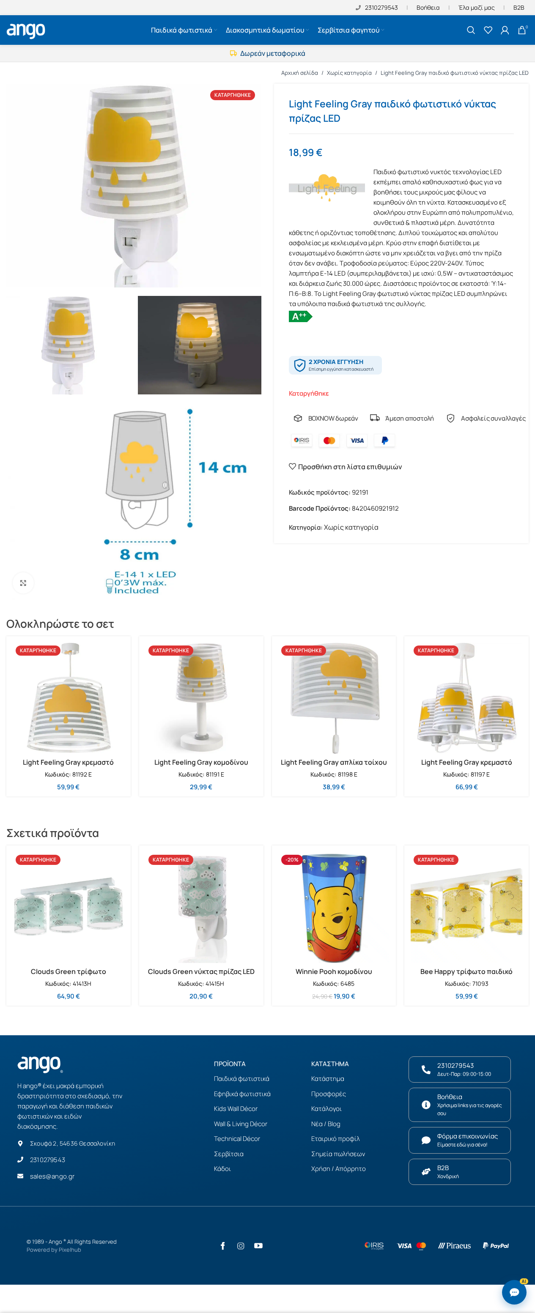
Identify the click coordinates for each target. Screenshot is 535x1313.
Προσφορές (328, 1093)
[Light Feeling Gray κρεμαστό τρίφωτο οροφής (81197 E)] (466, 698)
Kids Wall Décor (236, 1108)
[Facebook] (223, 1246)
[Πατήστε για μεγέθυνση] (23, 583)
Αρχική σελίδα (299, 73)
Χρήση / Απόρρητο (338, 1168)
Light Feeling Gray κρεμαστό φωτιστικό (68, 767)
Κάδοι (222, 1168)
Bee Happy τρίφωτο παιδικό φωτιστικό (466, 976)
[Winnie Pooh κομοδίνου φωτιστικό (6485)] (334, 907)
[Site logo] (27, 29)
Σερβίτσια (229, 1153)
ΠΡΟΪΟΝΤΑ (230, 1063)
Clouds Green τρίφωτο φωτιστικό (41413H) (68, 976)
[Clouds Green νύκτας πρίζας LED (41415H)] (201, 907)
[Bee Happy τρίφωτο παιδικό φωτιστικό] (466, 907)
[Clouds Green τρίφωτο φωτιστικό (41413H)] (68, 907)
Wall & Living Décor (240, 1123)
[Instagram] (241, 1246)
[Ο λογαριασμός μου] (505, 30)
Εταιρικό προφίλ (335, 1138)
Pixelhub (70, 1249)
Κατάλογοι (326, 1108)
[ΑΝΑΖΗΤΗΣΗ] (471, 30)
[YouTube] (258, 1246)
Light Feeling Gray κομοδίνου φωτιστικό (201, 767)
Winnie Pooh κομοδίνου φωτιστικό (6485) (334, 976)
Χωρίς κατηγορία (349, 73)
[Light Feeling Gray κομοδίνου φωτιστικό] (201, 698)
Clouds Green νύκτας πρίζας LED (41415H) (201, 976)
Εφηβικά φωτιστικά (242, 1093)
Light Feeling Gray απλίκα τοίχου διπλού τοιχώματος (334, 767)
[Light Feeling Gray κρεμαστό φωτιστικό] (68, 698)
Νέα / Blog (325, 1123)
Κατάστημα (327, 1078)
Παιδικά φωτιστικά (241, 1078)
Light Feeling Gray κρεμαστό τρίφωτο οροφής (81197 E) (466, 767)
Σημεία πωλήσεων (338, 1153)
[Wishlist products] (488, 30)
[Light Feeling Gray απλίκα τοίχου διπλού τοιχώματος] (334, 698)
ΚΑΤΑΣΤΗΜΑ (330, 1063)
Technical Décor (237, 1138)
